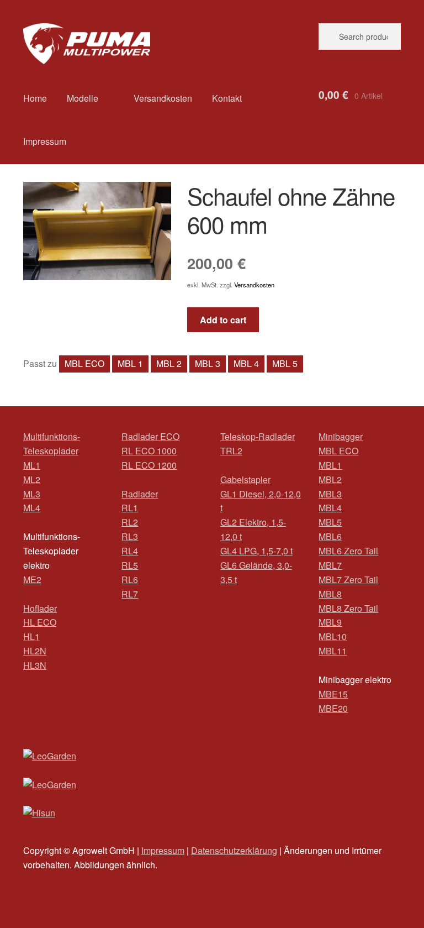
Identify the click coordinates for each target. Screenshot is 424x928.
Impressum (44, 141)
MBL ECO (84, 363)
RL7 (129, 594)
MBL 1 (130, 363)
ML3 (31, 493)
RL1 (129, 507)
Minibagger (341, 436)
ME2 (32, 579)
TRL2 (231, 450)
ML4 (31, 507)
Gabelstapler (245, 479)
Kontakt (227, 98)
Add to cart (223, 319)
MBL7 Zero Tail (348, 579)
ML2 (31, 479)
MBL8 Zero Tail (348, 608)
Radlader (139, 493)
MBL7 (330, 565)
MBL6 (330, 536)
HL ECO (39, 622)
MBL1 (330, 465)
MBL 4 (246, 363)
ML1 (31, 465)
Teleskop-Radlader (257, 436)
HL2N (34, 650)
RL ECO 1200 (149, 465)
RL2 (129, 522)
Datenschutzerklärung (234, 850)
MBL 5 (285, 363)
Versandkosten (163, 98)
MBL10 (333, 636)
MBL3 (330, 493)
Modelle (82, 98)
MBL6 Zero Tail (348, 550)
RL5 (129, 565)
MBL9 (330, 622)
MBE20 (333, 708)
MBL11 (333, 650)
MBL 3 (207, 363)
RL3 (129, 536)
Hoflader (40, 608)
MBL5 (330, 522)
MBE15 (333, 694)
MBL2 (330, 479)
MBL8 (330, 594)
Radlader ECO (150, 436)
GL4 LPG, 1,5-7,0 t (256, 550)
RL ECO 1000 (149, 450)
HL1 (31, 636)
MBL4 (330, 507)
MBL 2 (169, 363)
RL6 (129, 579)
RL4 (129, 550)
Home (35, 98)
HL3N (34, 665)
